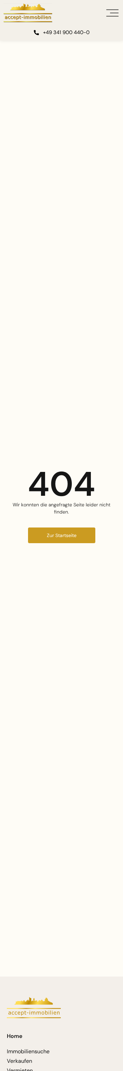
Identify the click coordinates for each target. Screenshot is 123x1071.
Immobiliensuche (28, 1051)
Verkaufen (19, 1061)
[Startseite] (27, 12)
